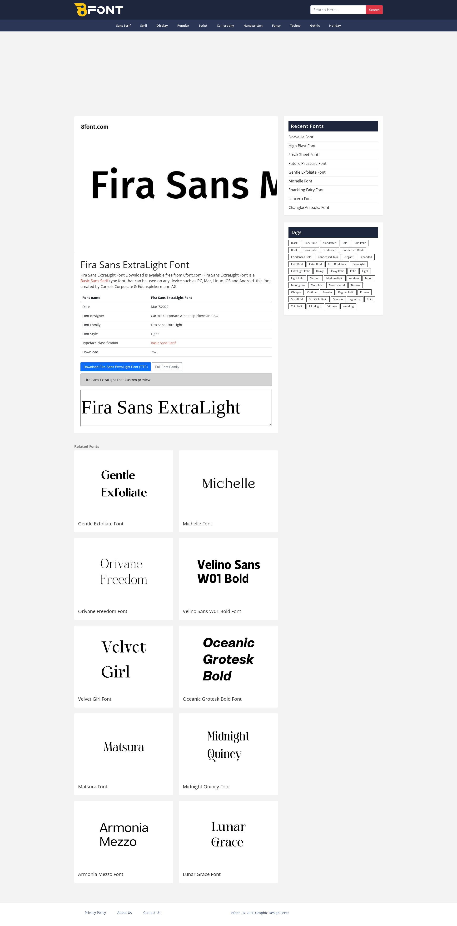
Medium (315, 278)
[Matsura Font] (123, 746)
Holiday (335, 25)
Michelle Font (197, 523)
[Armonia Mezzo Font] (123, 834)
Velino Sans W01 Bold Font (212, 611)
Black (294, 243)
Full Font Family (167, 367)
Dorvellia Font (300, 137)
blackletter (329, 243)
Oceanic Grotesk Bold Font (212, 699)
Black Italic (310, 243)
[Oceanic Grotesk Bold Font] (228, 659)
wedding (348, 306)
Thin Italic (297, 306)
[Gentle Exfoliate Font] (123, 483)
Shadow (338, 299)
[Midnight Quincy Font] (228, 746)
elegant (348, 257)
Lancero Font (300, 198)
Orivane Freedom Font (102, 611)
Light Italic (297, 278)
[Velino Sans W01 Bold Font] (228, 571)
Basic (85, 280)
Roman (364, 292)
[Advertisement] (228, 72)
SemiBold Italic (318, 299)
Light (365, 271)
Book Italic (310, 250)
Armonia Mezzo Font (100, 874)
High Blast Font (302, 145)
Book (294, 250)
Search (374, 10)
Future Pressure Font (307, 163)
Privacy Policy (95, 912)
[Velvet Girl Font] (123, 659)
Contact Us (151, 912)
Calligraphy (225, 25)
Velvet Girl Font (94, 699)
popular (183, 25)
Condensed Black (353, 250)
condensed (329, 250)
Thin (370, 299)
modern (354, 278)
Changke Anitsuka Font (308, 207)
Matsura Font (92, 786)
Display (162, 25)
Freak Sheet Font (303, 154)
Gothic (315, 25)
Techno (295, 25)
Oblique (296, 292)
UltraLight (315, 306)
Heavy (320, 271)
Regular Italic (346, 292)
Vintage (332, 306)
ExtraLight (359, 264)
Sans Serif (123, 25)
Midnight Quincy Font (206, 786)
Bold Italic (360, 243)
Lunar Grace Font (202, 874)
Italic (353, 271)
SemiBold (297, 299)
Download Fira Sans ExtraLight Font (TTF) (116, 367)
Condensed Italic (328, 257)
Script (203, 25)
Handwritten (253, 25)
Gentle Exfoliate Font (101, 523)
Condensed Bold (301, 257)
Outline (312, 292)
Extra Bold (315, 264)
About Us (124, 912)
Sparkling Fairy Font (306, 189)
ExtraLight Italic (300, 271)
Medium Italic (334, 278)
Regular (327, 292)
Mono (369, 278)
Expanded (366, 257)
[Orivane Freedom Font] (123, 571)
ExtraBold (297, 264)
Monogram (298, 285)
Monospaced (337, 285)
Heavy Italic (337, 271)
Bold (345, 243)
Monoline (317, 285)
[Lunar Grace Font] (228, 834)
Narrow (355, 285)
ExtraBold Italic (337, 264)
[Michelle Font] (228, 483)
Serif (143, 25)
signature (355, 299)
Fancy (276, 25)
